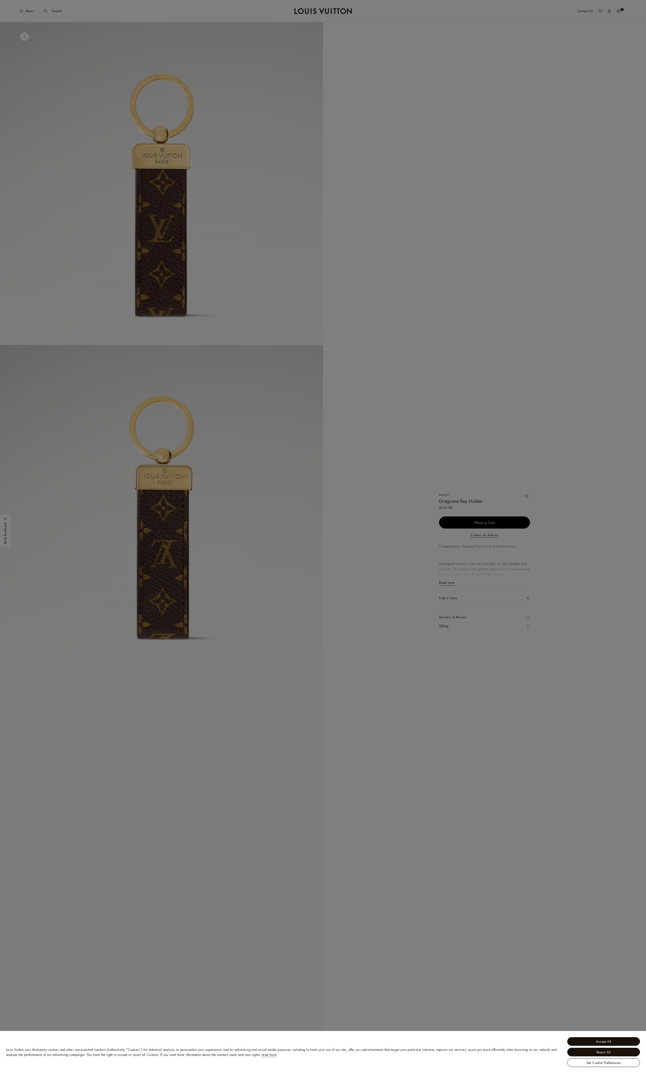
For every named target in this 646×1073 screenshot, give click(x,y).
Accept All (603, 1041)
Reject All (604, 1052)
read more (269, 1054)
